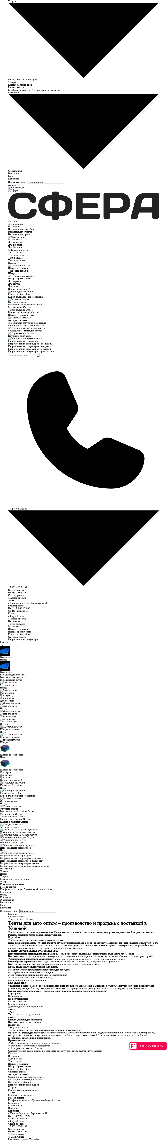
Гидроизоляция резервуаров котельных (30, 343)
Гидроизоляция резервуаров (23, 341)
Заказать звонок (17, 597)
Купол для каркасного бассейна (25, 296)
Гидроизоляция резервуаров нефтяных (29, 348)
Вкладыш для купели (20, 231)
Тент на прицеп (17, 260)
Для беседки (15, 247)
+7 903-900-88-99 (17, 587)
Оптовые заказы (17, 301)
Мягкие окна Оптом (19, 307)
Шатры (12, 273)
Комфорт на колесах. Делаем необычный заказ (34, 89)
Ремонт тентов (16, 87)
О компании (15, 170)
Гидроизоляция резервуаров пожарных (29, 346)
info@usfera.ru (16, 616)
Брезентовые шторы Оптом (23, 312)
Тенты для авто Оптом (20, 309)
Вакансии (13, 173)
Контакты (13, 178)
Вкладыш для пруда (19, 234)
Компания (5, 892)
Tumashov (34, 1139)
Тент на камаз (15, 257)
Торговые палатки (18, 270)
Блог (10, 176)
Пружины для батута (19, 335)
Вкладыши (14, 226)
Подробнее (14, 1024)
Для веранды (15, 242)
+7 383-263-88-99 (17, 592)
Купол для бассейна (19, 294)
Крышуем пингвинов (20, 84)
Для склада (14, 286)
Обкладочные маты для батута (25, 330)
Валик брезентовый (19, 288)
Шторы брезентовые (19, 278)
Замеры (12, 82)
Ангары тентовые (18, 320)
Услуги (4, 871)
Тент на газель (16, 255)
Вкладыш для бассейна (21, 229)
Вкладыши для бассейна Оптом (25, 304)
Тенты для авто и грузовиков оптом (24, 1015)
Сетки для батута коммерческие (26, 325)
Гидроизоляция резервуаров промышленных (33, 351)
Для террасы (15, 244)
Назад (3, 659)
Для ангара (14, 283)
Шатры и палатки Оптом (22, 314)
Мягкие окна (15, 239)
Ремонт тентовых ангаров (22, 79)
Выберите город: (17, 181)
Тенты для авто (16, 252)
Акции (12, 184)
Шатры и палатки (18, 268)
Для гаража (14, 281)
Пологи (12, 262)
